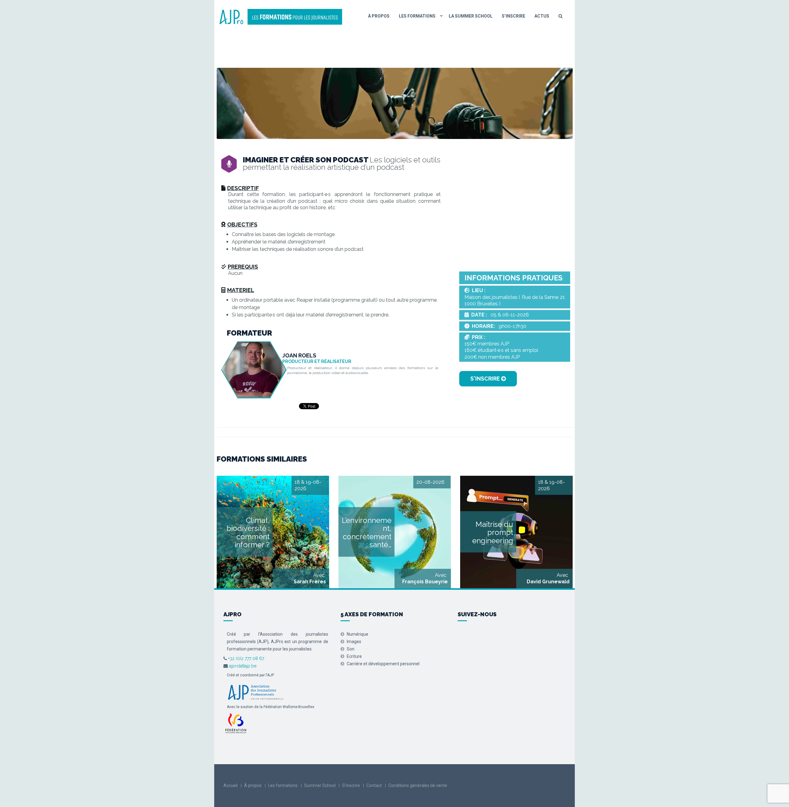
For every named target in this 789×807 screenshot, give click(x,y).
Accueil (230, 785)
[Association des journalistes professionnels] (255, 691)
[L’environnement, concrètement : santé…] (394, 532)
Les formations (417, 16)
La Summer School (471, 16)
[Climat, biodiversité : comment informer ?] (273, 532)
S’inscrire (513, 16)
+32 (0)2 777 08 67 (245, 658)
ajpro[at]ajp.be (242, 665)
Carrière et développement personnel (383, 663)
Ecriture (354, 656)
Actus (541, 16)
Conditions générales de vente (417, 785)
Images (354, 641)
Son (350, 648)
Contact (374, 785)
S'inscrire (485, 378)
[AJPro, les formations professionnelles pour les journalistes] (280, 16)
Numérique (357, 634)
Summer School (320, 785)
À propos (379, 16)
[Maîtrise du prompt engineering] (516, 532)
